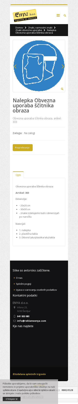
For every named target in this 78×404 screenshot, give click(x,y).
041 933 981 (23, 316)
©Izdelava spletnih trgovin (29, 374)
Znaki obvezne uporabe (28, 30)
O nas (19, 277)
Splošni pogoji (23, 283)
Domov (19, 27)
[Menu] (58, 15)
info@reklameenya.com (31, 320)
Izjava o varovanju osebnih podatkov (36, 289)
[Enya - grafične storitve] (25, 15)
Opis (18, 175)
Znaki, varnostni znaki (40, 27)
